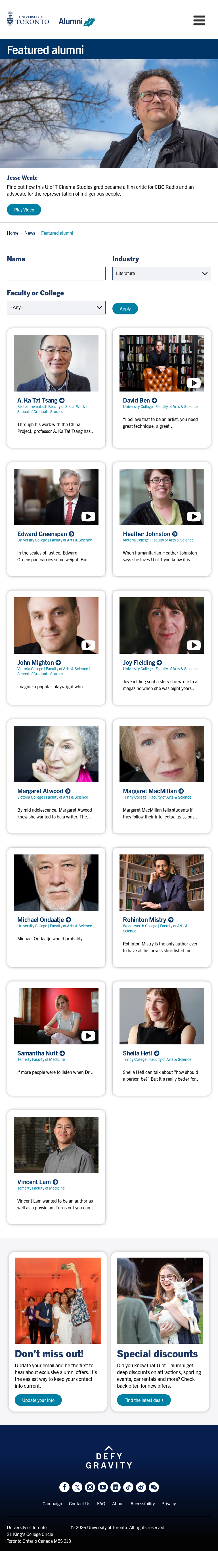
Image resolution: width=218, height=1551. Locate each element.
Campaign (52, 1503)
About (118, 1503)
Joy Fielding (139, 662)
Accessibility (143, 1503)
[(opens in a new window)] (58, 1301)
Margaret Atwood (41, 790)
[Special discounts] (160, 1301)
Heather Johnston (147, 533)
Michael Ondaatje (41, 919)
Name (16, 258)
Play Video (24, 209)
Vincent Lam (34, 1181)
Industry (125, 258)
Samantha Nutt (38, 1053)
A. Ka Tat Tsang (38, 400)
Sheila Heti (138, 1053)
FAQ (101, 1503)
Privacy (169, 1503)
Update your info (38, 1400)
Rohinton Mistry (145, 919)
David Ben (137, 400)
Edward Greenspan (42, 533)
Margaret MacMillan (150, 790)
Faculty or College (35, 292)
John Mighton (36, 662)
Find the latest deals (144, 1400)
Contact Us (79, 1503)
